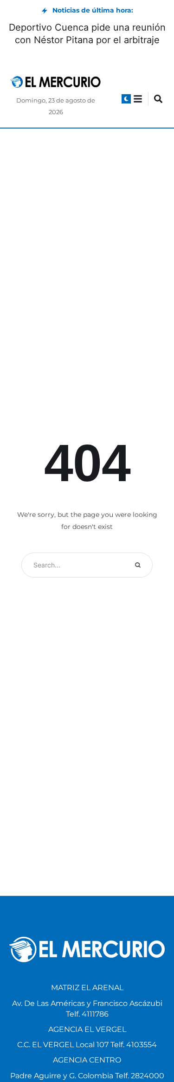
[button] (126, 98)
